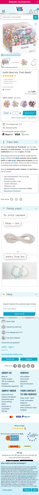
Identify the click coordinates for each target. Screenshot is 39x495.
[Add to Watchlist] (35, 24)
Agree (35, 490)
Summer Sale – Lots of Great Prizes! (19, 2)
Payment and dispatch (9, 397)
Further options (7, 490)
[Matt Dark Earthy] (32, 104)
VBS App (4, 411)
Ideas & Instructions (26, 384)
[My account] (31, 11)
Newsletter (23, 381)
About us (4, 377)
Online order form (7, 394)
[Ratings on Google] (19, 427)
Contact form (10, 359)
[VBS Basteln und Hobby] (20, 9)
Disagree (27, 490)
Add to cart (28, 113)
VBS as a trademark (8, 381)
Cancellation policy (8, 399)
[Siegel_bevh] (12, 438)
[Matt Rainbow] (7, 104)
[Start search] (35, 17)
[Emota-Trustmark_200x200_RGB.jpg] (32, 437)
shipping (34, 93)
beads (27, 149)
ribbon (17, 158)
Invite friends (24, 379)
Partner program (7, 379)
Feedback (29, 359)
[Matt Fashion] (15, 104)
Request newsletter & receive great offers (19, 304)
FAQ (21, 386)
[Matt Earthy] (24, 104)
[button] (3, 39)
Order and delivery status (28, 408)
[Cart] (35, 11)
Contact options (25, 405)
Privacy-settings (7, 402)
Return (4, 404)
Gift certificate (25, 377)
